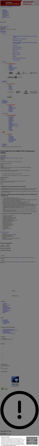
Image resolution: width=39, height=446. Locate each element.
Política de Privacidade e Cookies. (9, 445)
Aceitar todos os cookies (32, 437)
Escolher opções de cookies (32, 443)
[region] (19, 441)
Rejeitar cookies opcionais (32, 440)
